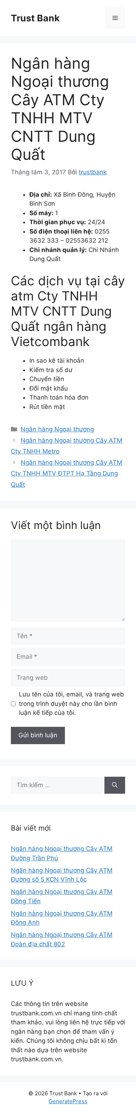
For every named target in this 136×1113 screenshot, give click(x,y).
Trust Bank (35, 18)
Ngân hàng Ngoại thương (57, 429)
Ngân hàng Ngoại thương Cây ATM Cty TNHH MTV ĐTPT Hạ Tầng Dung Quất (66, 473)
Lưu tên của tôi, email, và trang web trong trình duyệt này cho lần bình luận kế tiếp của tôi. (71, 703)
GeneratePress (68, 1101)
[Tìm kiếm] (114, 785)
